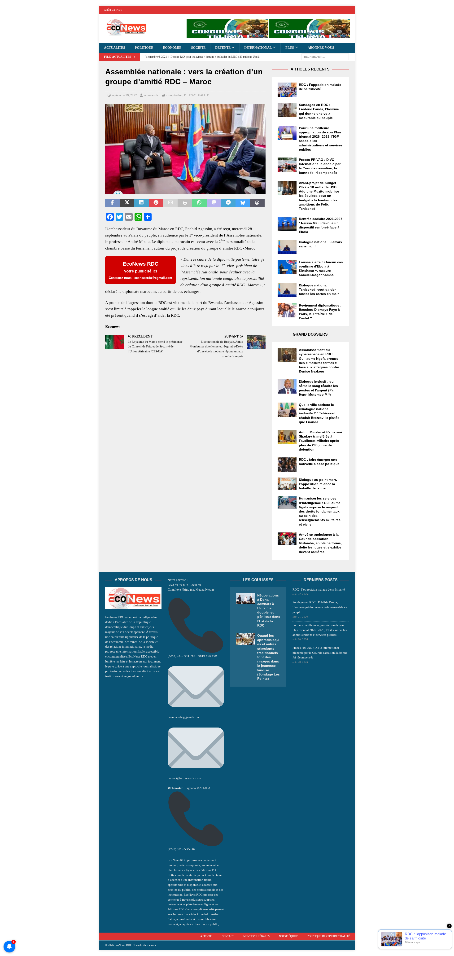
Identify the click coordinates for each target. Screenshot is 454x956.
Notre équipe (288, 936)
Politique (144, 47)
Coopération (174, 95)
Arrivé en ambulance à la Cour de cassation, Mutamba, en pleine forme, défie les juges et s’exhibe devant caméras (320, 543)
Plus (289, 47)
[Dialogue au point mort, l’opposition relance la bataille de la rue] (287, 484)
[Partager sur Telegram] (228, 203)
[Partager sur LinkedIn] (141, 203)
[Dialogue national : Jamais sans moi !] (287, 247)
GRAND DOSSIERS (310, 334)
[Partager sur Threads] (257, 203)
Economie (172, 47)
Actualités (114, 47)
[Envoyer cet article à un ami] (170, 203)
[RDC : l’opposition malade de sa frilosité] (287, 90)
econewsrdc (151, 95)
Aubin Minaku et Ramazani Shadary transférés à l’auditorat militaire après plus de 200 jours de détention (320, 440)
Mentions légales (256, 936)
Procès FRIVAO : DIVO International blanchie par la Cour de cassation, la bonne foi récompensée (319, 652)
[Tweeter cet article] (127, 203)
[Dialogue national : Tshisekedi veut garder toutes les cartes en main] (287, 290)
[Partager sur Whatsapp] (199, 203)
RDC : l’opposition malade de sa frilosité (318, 589)
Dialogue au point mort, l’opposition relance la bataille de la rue (318, 484)
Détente (223, 47)
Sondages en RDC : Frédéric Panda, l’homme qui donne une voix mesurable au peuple (319, 607)
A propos (206, 936)
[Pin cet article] (156, 203)
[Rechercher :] (325, 56)
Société (198, 47)
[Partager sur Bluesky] (243, 203)
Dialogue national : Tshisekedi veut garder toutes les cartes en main (319, 289)
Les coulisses (258, 580)
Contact (228, 936)
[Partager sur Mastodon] (214, 203)
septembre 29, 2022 (124, 95)
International (258, 47)
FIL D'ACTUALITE (196, 95)
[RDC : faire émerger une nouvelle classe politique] (287, 464)
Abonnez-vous (321, 47)
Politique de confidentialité (328, 936)
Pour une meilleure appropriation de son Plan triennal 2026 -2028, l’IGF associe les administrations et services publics (319, 630)
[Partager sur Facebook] (112, 203)
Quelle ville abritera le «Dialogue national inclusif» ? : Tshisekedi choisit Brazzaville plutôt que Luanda (319, 413)
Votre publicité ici (140, 270)
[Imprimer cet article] (185, 203)
